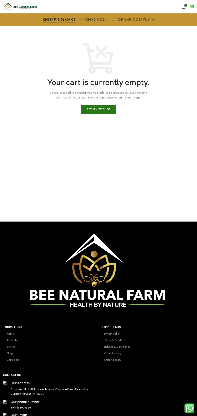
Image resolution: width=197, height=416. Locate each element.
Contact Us (13, 360)
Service (11, 347)
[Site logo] (20, 6)
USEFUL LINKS (111, 327)
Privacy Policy (112, 334)
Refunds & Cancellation (117, 347)
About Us (12, 340)
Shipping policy (112, 360)
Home (10, 334)
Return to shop (98, 109)
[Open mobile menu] (192, 7)
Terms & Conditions (115, 340)
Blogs (10, 353)
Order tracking (112, 353)
